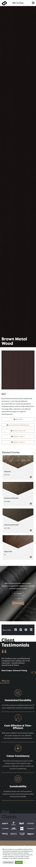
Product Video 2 (19, 442)
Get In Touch (18, 603)
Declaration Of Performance (18, 425)
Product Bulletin (18, 431)
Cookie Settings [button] (8, 862)
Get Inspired (18, 594)
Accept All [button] (19, 862)
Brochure (18, 419)
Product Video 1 (19, 436)
